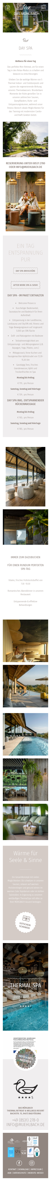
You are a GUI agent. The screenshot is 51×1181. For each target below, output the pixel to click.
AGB (9, 1173)
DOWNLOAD (23, 1169)
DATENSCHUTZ (19, 1173)
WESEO (40, 1173)
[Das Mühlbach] (26, 12)
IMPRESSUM (36, 1169)
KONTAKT (12, 1169)
